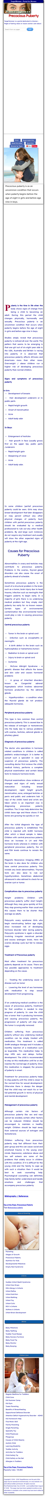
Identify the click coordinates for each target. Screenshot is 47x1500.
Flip (29, 146)
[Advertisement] (23, 59)
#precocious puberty (15, 1207)
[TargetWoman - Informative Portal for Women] (23, 8)
